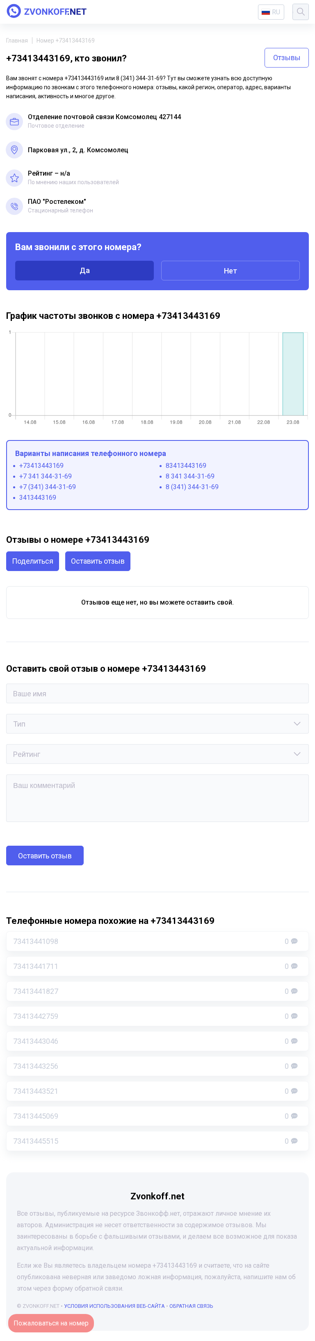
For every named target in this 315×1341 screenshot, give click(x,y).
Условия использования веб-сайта (114, 1306)
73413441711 (151, 966)
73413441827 (151, 991)
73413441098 (151, 941)
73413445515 (151, 1141)
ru (276, 12)
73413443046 (151, 1041)
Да (85, 270)
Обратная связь (191, 1306)
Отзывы (287, 57)
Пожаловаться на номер (51, 1323)
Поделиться (32, 561)
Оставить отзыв (98, 561)
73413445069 (151, 1116)
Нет (230, 270)
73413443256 (151, 1066)
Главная (17, 40)
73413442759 (151, 1016)
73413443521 (151, 1091)
